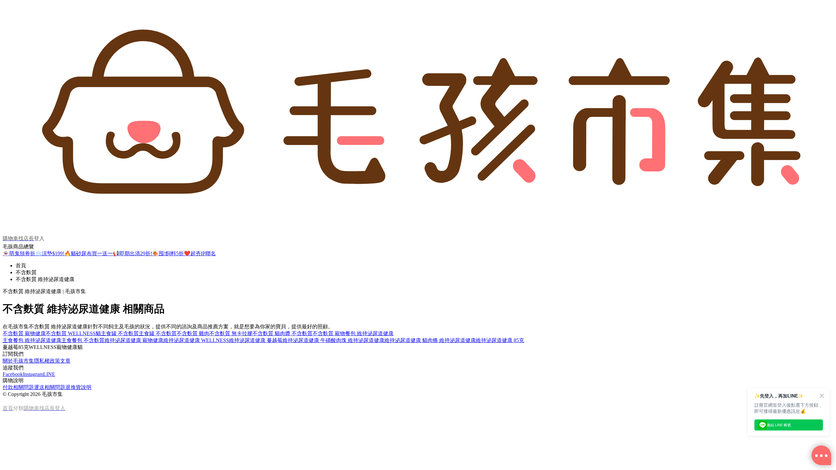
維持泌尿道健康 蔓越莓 (255, 340)
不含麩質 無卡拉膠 (230, 333)
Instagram (33, 374)
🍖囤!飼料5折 (168, 253)
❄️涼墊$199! (49, 253)
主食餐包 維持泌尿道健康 (32, 340)
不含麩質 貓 (266, 333)
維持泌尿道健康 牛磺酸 (309, 340)
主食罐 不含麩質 (158, 333)
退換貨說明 (78, 387)
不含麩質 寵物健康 (24, 333)
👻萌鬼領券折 (19, 253)
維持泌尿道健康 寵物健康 (133, 340)
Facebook (13, 374)
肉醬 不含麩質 (296, 333)
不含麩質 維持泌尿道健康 (45, 279)
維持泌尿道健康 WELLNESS (196, 340)
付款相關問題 (18, 387)
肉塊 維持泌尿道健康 (360, 340)
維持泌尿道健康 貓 (405, 340)
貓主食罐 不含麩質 (117, 333)
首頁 (21, 265)
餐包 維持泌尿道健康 (369, 333)
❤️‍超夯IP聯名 (200, 253)
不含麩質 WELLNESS (71, 333)
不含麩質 (26, 272)
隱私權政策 (47, 361)
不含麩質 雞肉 (193, 333)
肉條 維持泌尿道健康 (451, 340)
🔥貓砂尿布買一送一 (88, 253)
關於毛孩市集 (18, 361)
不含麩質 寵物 (329, 333)
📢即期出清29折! (132, 253)
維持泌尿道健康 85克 (500, 340)
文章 (65, 361)
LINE (49, 374)
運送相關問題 (49, 387)
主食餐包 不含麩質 (82, 340)
